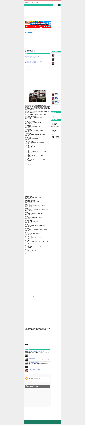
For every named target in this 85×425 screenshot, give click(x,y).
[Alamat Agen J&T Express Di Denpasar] (53, 56)
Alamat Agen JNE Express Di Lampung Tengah (32, 56)
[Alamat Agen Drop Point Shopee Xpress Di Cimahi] (53, 104)
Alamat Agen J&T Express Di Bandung (57, 63)
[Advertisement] (42, 13)
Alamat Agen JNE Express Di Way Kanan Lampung (33, 57)
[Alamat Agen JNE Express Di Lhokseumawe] (53, 60)
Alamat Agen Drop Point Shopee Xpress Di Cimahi (57, 102)
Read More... (30, 353)
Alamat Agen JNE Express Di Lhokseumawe (57, 59)
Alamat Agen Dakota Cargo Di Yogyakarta (34, 369)
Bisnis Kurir (53, 107)
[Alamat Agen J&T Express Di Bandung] (53, 64)
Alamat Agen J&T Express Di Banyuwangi (57, 98)
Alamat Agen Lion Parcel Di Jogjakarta (31, 62)
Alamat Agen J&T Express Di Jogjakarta (31, 66)
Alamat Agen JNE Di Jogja (31, 51)
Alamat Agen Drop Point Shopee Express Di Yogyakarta (34, 61)
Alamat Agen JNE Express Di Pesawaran (31, 58)
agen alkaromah (31, 378)
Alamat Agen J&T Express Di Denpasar (57, 55)
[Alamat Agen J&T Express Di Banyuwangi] (53, 100)
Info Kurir (48, 111)
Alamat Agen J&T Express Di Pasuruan (57, 94)
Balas (31, 381)
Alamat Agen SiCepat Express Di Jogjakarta (32, 63)
